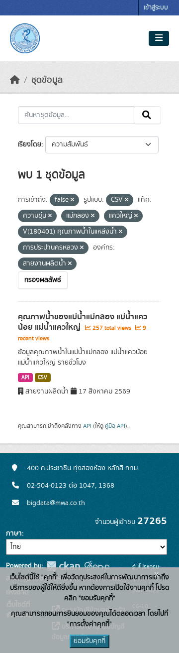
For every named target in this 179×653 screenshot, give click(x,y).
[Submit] (147, 115)
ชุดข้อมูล (47, 80)
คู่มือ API (115, 425)
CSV (42, 378)
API (25, 378)
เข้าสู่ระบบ (156, 7)
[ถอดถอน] (72, 200)
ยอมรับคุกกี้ (89, 641)
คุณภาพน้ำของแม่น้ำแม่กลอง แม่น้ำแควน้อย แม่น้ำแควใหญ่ (82, 322)
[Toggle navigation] (159, 38)
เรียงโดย (29, 144)
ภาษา (14, 533)
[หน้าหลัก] (15, 80)
